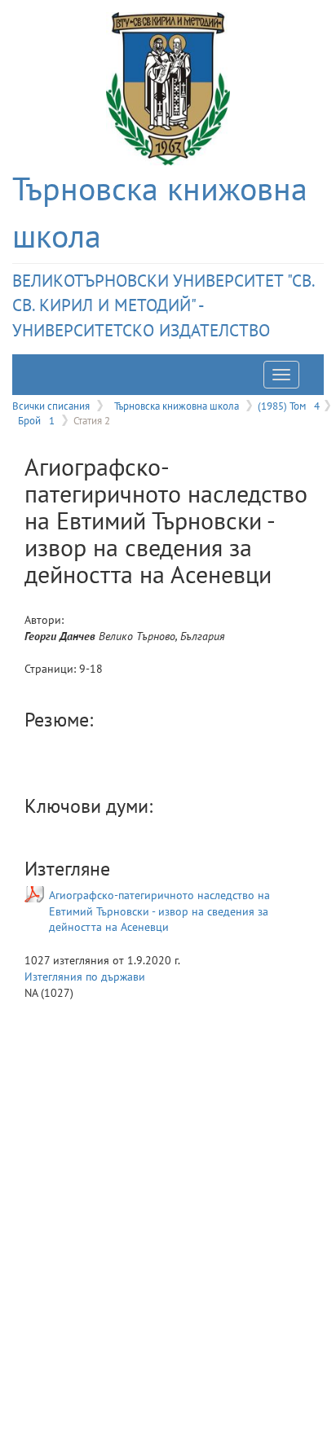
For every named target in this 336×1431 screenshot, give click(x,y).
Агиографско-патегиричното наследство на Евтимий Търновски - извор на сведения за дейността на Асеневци (159, 911)
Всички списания (51, 405)
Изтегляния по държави (84, 976)
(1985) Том (289, 405)
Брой (36, 420)
